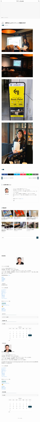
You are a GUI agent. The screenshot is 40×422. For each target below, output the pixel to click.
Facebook (3, 278)
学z (3, 25)
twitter (3, 277)
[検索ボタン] (39, 1)
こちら (22, 198)
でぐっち (6, 194)
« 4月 (9, 340)
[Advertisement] (20, 10)
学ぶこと (3, 294)
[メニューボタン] (1, 1)
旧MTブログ (4, 309)
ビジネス (3, 297)
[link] (13, 200)
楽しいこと (4, 293)
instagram (3, 279)
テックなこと (4, 289)
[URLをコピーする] (35, 174)
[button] (5, 174)
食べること (4, 369)
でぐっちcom (20, 1)
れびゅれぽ (4, 310)
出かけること (4, 292)
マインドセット (4, 298)
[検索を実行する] (37, 238)
